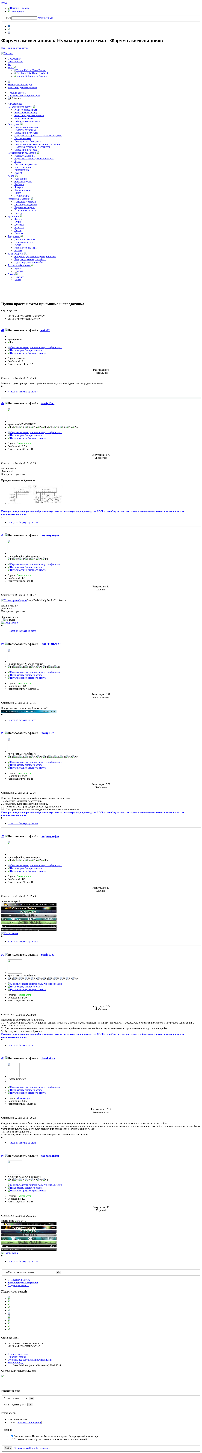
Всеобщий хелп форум (20, 84)
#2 (2, 403)
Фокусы (18, 187)
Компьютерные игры (25, 247)
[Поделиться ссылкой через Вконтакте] (9, 1313)
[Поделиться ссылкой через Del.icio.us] (9, 1310)
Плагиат (19, 277)
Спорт (17, 193)
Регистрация (17, 11)
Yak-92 (45, 330)
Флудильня (14, 236)
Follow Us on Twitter (35, 70)
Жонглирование (23, 190)
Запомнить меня (56, 1436)
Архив (11, 274)
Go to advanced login (24, 1448)
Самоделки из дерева (25, 149)
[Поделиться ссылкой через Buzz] (9, 1307)
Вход (4, 2)
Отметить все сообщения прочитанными (30, 1359)
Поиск (7, 18)
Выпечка (19, 233)
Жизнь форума (16, 253)
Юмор (17, 244)
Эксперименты (22, 138)
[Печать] (9, 1326)
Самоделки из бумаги (26, 132)
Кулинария (14, 216)
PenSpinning (20, 178)
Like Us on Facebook (37, 73)
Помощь (24, 8)
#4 (2, 644)
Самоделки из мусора (26, 127)
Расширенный (45, 18)
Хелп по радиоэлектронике (22, 87)
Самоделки (14, 124)
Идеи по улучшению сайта (28, 262)
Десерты (19, 224)
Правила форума (17, 92)
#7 (2, 954)
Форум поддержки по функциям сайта (35, 256)
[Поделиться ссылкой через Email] (9, 1323)
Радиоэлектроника (24, 155)
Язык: (7, 1404)
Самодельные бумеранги (27, 141)
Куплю (18, 268)
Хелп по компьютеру (25, 112)
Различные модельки (19, 198)
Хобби (11, 175)
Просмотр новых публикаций (24, 95)
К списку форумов (18, 1354)
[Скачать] (9, 1329)
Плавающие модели (25, 201)
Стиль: (7, 1398)
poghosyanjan (50, 535)
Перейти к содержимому (14, 48)
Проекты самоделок (25, 130)
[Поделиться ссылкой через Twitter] (9, 1298)
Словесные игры (23, 242)
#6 (2, 836)
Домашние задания (24, 239)
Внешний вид (15, 1362)
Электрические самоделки (22, 153)
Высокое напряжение (26, 164)
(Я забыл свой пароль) (29, 1422)
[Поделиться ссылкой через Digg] (9, 1304)
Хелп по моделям (23, 118)
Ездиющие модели (24, 207)
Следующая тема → (18, 1285)
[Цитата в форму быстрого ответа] (27, 353)
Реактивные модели (25, 210)
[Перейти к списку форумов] (7, 53)
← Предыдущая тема (19, 1279)
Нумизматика (21, 195)
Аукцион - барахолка (19, 265)
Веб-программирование (27, 121)
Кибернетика (21, 170)
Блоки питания (22, 167)
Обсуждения (14, 58)
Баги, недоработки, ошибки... (30, 259)
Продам (18, 271)
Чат (9, 64)
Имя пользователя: (18, 1419)
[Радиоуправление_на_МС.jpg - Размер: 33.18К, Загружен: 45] (35, 503)
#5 (2, 733)
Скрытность (50, 1439)
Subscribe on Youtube (36, 76)
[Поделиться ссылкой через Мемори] (9, 1317)
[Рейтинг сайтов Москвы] (2, 1376)
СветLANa (48, 1058)
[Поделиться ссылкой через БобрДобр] (9, 1320)
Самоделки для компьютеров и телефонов (37, 144)
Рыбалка (19, 184)
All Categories (15, 103)
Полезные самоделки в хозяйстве (32, 147)
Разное (18, 172)
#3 (2, 535)
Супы (17, 221)
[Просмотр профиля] (15, 421)
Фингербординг (23, 181)
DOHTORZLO (51, 644)
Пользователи (15, 61)
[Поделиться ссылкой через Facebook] (9, 1301)
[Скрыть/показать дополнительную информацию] (35, 347)
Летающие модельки (25, 204)
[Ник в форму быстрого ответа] (25, 350)
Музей (17, 279)
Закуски (18, 219)
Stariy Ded (47, 403)
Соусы (17, 230)
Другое (18, 213)
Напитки (19, 227)
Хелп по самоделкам (25, 109)
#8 (2, 1058)
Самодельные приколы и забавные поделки (38, 135)
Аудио (17, 161)
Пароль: (24, 1422)
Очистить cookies (17, 1357)
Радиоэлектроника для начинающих (33, 158)
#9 (2, 1155)
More (11, 67)
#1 (2, 330)
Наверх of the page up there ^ (23, 391)
